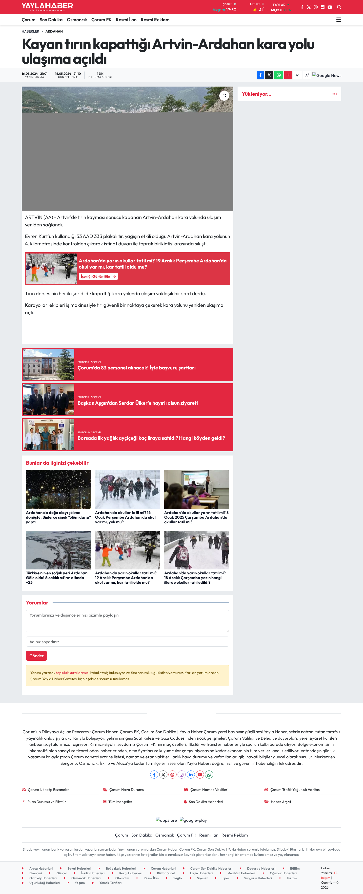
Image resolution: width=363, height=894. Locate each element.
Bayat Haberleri (79, 868)
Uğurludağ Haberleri (44, 883)
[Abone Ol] (326, 75)
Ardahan (54, 31)
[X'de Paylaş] (269, 75)
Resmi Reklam (155, 19)
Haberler (30, 31)
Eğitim (294, 868)
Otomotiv (122, 878)
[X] (163, 774)
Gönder (36, 655)
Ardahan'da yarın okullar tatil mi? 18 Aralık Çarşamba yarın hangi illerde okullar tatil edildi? (195, 577)
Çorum (29, 19)
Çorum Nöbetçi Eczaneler (48, 789)
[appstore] (166, 819)
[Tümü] (334, 93)
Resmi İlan (126, 19)
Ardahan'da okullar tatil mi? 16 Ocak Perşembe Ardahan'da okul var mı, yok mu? (125, 517)
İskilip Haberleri (92, 873)
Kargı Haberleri (130, 873)
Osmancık (77, 19)
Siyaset (202, 878)
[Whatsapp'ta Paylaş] (278, 75)
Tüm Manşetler (120, 801)
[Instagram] (182, 774)
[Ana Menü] (338, 19)
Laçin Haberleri (201, 873)
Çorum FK (101, 19)
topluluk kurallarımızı (73, 672)
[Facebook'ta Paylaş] (260, 75)
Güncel (61, 873)
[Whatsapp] (209, 774)
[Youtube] (200, 774)
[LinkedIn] (191, 774)
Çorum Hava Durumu (126, 789)
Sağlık (177, 878)
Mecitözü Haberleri (241, 873)
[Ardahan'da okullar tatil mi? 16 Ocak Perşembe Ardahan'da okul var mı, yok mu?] (127, 489)
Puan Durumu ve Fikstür (46, 801)
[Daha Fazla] (288, 75)
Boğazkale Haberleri (120, 868)
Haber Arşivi (281, 801)
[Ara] (339, 7)
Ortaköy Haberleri (43, 878)
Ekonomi (35, 873)
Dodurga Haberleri (260, 868)
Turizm (291, 878)
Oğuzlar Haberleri (283, 873)
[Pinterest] (172, 774)
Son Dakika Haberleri (206, 801)
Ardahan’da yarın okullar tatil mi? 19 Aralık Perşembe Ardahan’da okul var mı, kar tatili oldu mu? (126, 577)
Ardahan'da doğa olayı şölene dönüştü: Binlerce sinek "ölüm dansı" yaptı (58, 517)
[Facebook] (154, 774)
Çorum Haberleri (163, 868)
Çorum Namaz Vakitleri (209, 789)
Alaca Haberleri (41, 868)
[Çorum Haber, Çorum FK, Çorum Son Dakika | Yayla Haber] (47, 7)
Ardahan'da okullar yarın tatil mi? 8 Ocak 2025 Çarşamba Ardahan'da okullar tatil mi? (196, 517)
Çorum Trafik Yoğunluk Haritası (295, 789)
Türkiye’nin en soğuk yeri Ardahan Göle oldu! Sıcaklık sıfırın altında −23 (56, 577)
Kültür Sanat (165, 873)
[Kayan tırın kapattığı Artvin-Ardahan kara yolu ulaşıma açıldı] (127, 148)
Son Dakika (51, 19)
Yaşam (79, 883)
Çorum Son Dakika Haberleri (211, 868)
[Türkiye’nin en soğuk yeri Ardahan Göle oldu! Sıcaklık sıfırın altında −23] (58, 549)
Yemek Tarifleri (110, 883)
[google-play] (193, 819)
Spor (225, 878)
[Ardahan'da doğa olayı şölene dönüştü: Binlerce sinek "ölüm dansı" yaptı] (58, 489)
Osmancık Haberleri (86, 878)
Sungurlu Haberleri (257, 878)
